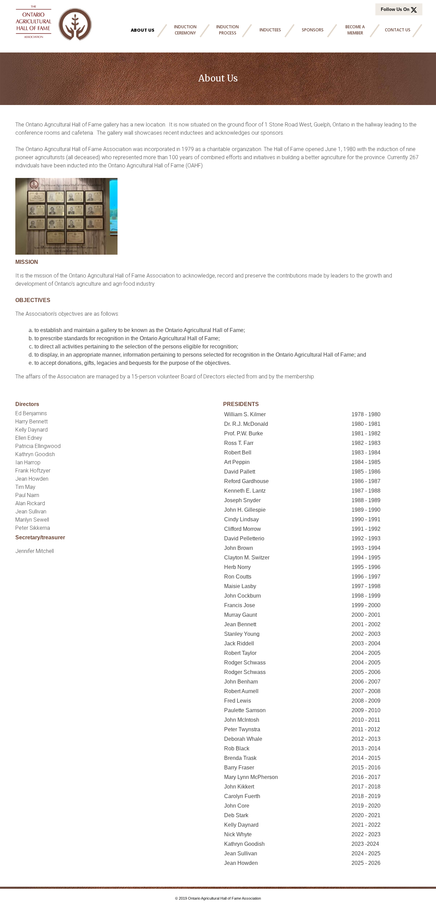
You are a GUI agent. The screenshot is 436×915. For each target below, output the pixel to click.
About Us (142, 30)
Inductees (270, 30)
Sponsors (313, 30)
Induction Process (227, 30)
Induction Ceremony (185, 30)
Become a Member (355, 30)
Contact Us (397, 30)
